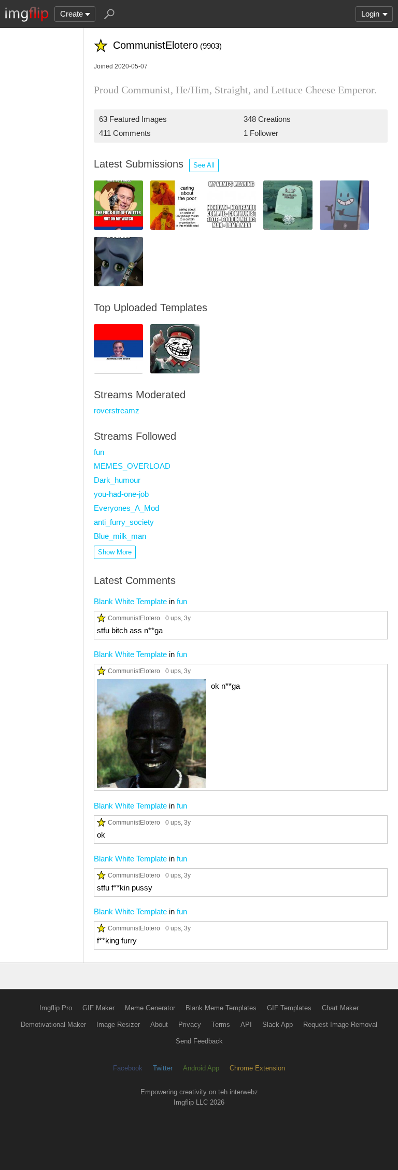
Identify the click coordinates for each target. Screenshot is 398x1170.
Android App (201, 1068)
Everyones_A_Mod (126, 508)
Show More (115, 552)
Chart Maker (340, 1008)
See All (204, 165)
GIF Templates (289, 1008)
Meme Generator (150, 1008)
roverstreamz (116, 410)
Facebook (128, 1068)
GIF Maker (98, 1008)
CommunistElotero (134, 618)
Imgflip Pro (55, 1008)
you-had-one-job (121, 494)
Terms (220, 1024)
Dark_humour (117, 480)
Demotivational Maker (53, 1024)
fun (99, 452)
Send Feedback (199, 1041)
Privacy (189, 1024)
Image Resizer (118, 1024)
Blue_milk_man (120, 536)
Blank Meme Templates (221, 1008)
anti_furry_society (124, 522)
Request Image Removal (340, 1024)
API (246, 1024)
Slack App (277, 1024)
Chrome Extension (257, 1068)
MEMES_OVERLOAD (132, 466)
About (159, 1024)
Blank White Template (130, 601)
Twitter (163, 1068)
